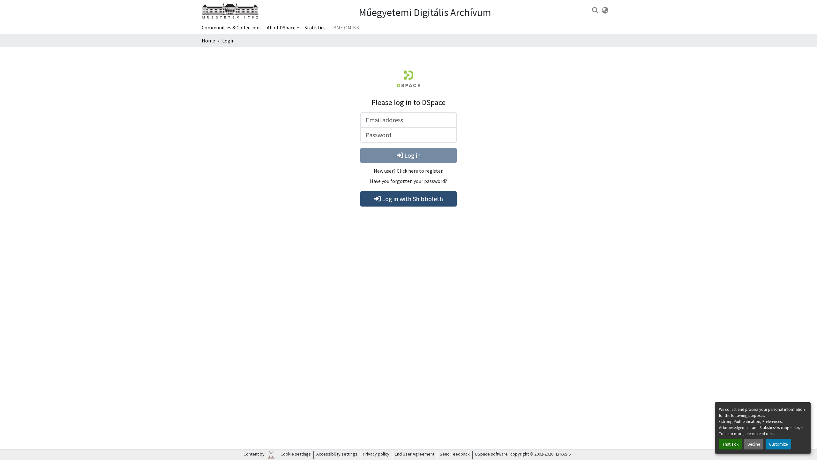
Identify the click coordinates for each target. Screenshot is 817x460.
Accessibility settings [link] (336, 454)
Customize (778, 444)
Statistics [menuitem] (315, 27)
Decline (753, 444)
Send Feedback (455, 454)
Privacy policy (376, 454)
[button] (595, 10)
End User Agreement (414, 454)
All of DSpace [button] (281, 27)
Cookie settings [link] (296, 454)
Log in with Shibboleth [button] (412, 199)
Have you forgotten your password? (408, 181)
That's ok (730, 444)
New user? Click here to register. (408, 171)
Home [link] (208, 40)
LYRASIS (563, 454)
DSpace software (491, 454)
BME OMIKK (346, 27)
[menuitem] (283, 27)
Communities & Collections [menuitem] (232, 27)
